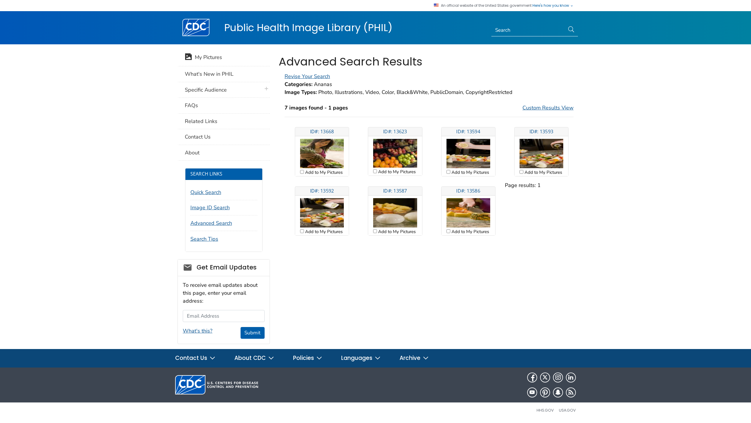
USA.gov (567, 410)
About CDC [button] (250, 358)
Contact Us (198, 136)
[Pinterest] (545, 392)
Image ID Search (210, 207)
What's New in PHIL (209, 73)
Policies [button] (304, 358)
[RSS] (571, 392)
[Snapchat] (558, 392)
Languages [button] (357, 358)
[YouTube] (532, 392)
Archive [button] (411, 358)
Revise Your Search (307, 76)
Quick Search (205, 192)
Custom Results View (548, 107)
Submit (252, 332)
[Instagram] (558, 377)
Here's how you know (551, 6)
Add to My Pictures (323, 172)
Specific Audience (206, 89)
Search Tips (204, 238)
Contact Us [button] (192, 358)
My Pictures (207, 57)
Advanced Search (211, 223)
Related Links (201, 121)
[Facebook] (532, 377)
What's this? (197, 330)
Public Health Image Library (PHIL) (308, 28)
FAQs (191, 105)
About (192, 152)
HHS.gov (545, 410)
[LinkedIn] (571, 377)
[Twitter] (545, 377)
